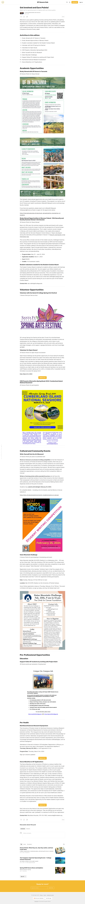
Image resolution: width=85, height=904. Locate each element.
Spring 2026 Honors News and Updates (31, 868)
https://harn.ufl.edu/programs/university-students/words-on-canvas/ (39, 495)
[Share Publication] (69, 2)
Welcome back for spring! (25, 869)
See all (22, 876)
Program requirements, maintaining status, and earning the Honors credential (36, 851)
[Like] (21, 16)
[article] (42, 851)
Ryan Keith (38, 12)
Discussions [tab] (29, 844)
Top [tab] (21, 844)
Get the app (48, 898)
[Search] (67, 2)
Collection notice (50, 895)
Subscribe (74, 2)
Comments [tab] (23, 828)
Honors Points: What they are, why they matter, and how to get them (36, 848)
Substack (36, 901)
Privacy (41, 895)
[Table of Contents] (1, 452)
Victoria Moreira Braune (29, 12)
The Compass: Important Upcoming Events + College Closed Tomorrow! (35, 858)
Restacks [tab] (28, 828)
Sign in (81, 2)
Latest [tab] (24, 844)
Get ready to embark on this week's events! (29, 861)
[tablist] (25, 828)
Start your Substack (39, 898)
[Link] (18, 35)
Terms (44, 895)
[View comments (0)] (24, 16)
